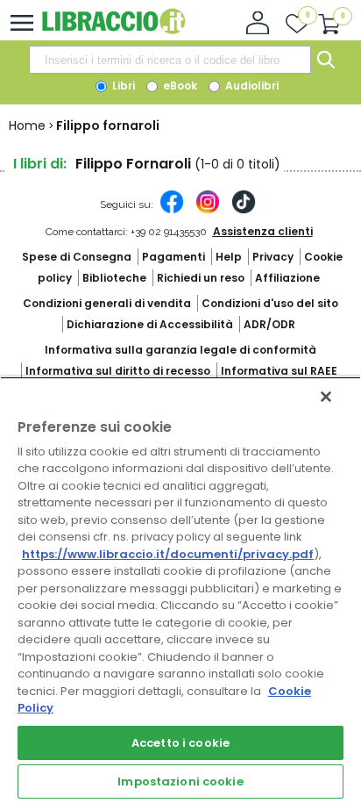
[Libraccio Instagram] (207, 210)
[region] (180, 589)
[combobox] (170, 60)
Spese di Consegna (76, 256)
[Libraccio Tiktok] (243, 210)
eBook (178, 85)
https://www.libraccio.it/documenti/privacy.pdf (168, 554)
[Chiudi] (326, 396)
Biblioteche (114, 277)
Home (27, 125)
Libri (122, 85)
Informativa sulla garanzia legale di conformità (180, 349)
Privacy (273, 256)
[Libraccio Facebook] (171, 210)
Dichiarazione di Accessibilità (150, 324)
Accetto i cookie (180, 743)
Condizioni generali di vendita (107, 303)
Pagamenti (173, 256)
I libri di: (40, 164)
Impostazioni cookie (180, 781)
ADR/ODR (269, 324)
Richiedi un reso (200, 277)
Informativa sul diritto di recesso (117, 370)
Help (229, 256)
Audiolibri (251, 85)
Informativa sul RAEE (279, 370)
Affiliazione (287, 277)
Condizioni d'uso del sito (270, 303)
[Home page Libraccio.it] (113, 30)
